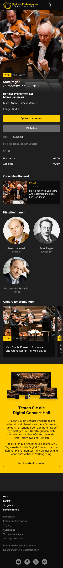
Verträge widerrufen (13, 538)
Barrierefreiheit (11, 509)
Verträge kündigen (13, 534)
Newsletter (9, 516)
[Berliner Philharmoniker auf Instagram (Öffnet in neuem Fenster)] (44, 562)
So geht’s (8, 505)
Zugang (7, 525)
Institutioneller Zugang (15, 521)
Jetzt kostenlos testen (31, 463)
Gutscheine (9, 529)
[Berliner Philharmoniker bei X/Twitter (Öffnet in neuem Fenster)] (36, 562)
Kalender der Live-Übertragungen (21, 549)
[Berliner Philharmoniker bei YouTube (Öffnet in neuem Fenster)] (18, 562)
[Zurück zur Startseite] (21, 5)
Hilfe (5, 496)
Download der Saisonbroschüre (19, 545)
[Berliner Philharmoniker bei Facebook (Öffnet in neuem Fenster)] (27, 562)
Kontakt (7, 500)
